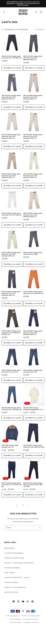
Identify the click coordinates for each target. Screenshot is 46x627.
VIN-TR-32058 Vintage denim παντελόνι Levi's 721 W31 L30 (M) (12, 484)
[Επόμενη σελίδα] (28, 505)
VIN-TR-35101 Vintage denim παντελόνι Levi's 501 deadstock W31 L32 (11, 97)
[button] (4, 12)
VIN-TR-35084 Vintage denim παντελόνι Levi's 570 (32, 371)
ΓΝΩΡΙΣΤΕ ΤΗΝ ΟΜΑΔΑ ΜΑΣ (15, 587)
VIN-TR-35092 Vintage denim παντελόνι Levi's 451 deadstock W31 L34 (11, 254)
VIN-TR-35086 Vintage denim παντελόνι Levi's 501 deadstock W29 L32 (32, 332)
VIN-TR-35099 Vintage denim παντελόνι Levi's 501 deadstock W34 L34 (32, 97)
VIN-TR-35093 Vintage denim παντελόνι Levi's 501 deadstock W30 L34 (32, 215)
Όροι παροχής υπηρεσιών (31, 619)
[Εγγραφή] (39, 527)
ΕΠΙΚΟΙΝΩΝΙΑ (9, 548)
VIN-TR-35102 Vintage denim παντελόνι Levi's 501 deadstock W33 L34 (32, 58)
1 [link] (17, 505)
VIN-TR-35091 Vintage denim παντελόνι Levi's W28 (32, 253)
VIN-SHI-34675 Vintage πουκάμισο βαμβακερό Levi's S (33, 408)
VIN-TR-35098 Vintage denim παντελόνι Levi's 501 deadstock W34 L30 (11, 136)
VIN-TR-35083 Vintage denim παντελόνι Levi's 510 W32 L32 (12, 408)
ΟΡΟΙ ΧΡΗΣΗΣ (9, 573)
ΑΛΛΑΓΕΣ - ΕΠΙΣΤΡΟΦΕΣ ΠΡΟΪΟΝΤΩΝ (18, 563)
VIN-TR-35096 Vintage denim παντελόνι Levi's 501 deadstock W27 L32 (11, 175)
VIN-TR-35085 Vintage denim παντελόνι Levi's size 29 (11, 371)
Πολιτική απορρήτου (15, 619)
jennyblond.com (15, 615)
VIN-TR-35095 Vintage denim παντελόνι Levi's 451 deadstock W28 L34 (32, 175)
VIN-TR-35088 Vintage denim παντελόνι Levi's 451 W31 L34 (33, 292)
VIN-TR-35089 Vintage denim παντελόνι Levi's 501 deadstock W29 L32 (11, 293)
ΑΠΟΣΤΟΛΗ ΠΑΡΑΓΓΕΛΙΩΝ (14, 558)
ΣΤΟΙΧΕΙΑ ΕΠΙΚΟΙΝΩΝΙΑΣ (13, 553)
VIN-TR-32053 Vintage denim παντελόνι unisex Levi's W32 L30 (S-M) (32, 484)
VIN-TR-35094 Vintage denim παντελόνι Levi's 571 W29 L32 (12, 214)
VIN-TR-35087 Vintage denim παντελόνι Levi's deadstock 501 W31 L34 (11, 332)
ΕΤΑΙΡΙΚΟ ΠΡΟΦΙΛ (11, 582)
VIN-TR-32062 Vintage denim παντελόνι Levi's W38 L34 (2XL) (33, 446)
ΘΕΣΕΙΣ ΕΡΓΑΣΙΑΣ (11, 592)
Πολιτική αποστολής (15, 622)
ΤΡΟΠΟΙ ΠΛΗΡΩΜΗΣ (12, 568)
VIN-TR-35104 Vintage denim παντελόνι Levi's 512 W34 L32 (12, 57)
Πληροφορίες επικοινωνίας (31, 622)
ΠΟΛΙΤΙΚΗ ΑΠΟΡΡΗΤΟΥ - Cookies (17, 577)
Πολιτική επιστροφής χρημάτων (31, 615)
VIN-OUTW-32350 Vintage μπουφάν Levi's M (10, 446)
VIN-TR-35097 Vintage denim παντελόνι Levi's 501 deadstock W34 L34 (32, 136)
